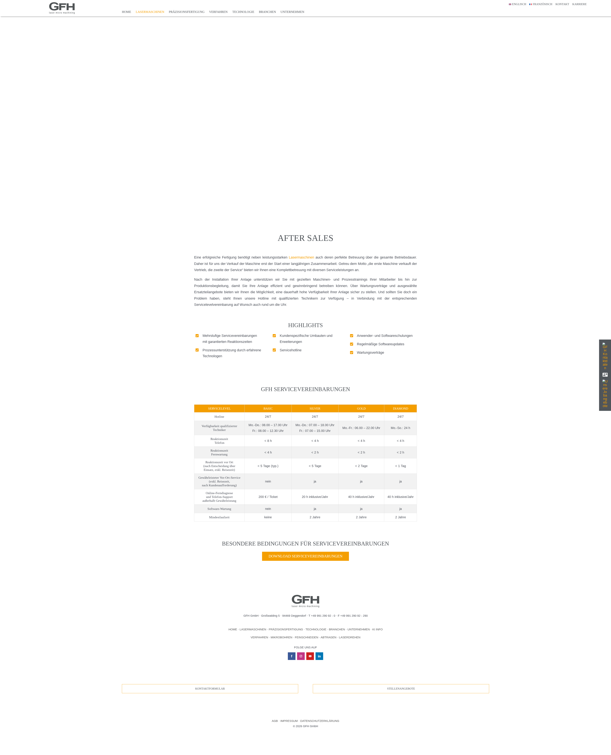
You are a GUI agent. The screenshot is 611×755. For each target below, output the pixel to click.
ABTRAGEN (328, 637)
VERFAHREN (259, 637)
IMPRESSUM (289, 721)
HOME (232, 629)
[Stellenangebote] (605, 381)
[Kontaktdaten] (605, 344)
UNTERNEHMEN (359, 629)
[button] (7, 748)
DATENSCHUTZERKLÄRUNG (319, 721)
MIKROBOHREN (281, 637)
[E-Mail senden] (605, 374)
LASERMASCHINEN (253, 629)
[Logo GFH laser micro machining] (62, 4)
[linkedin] (319, 656)
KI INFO (377, 629)
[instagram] (301, 656)
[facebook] (291, 656)
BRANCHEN (337, 629)
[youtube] (310, 656)
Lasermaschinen (301, 257)
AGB (275, 721)
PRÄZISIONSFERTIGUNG (286, 629)
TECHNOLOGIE (316, 629)
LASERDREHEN (349, 637)
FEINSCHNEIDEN (306, 637)
